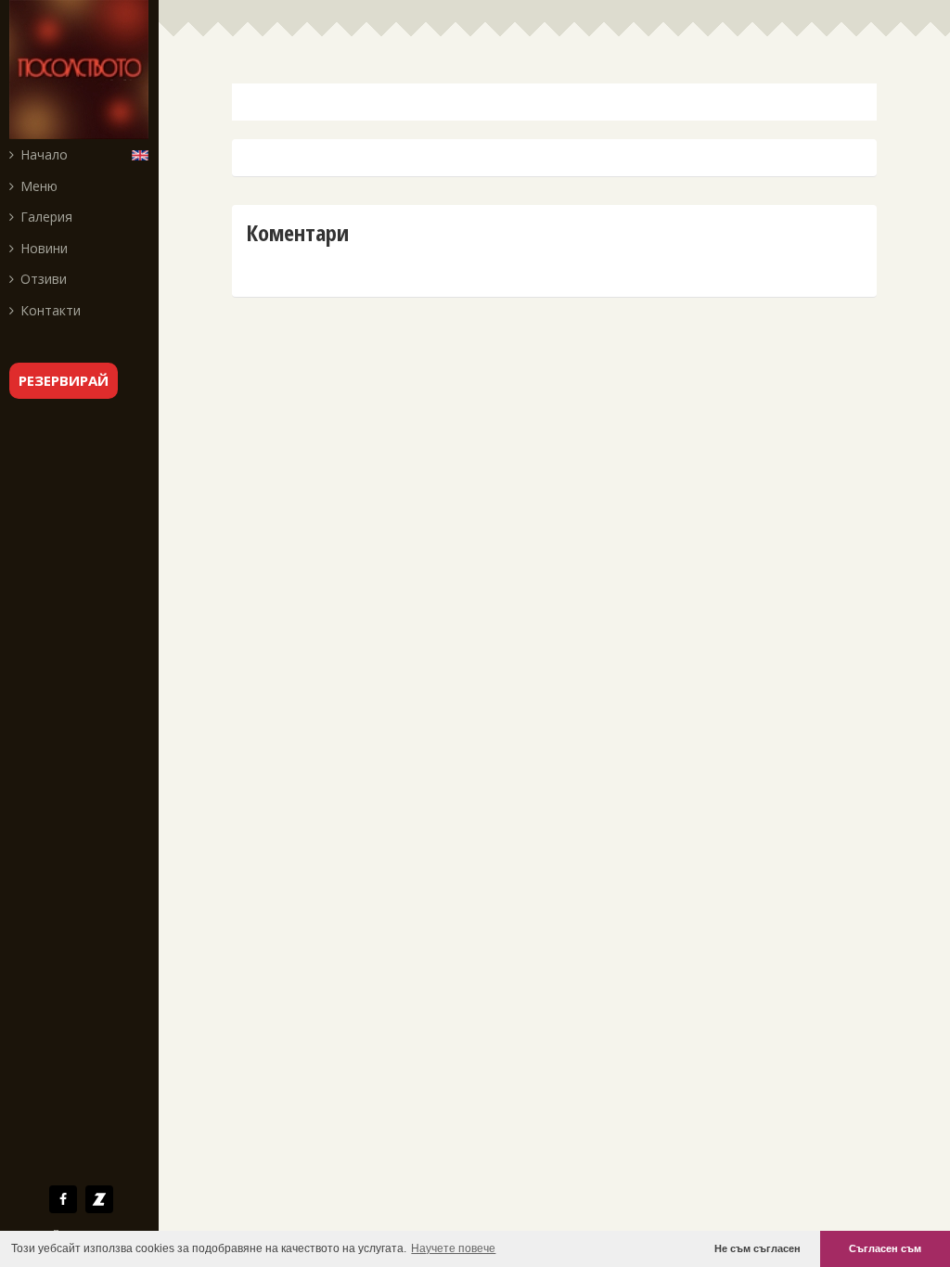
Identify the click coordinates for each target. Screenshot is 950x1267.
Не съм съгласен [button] (757, 1248)
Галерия (46, 216)
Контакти (50, 310)
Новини (44, 248)
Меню (39, 186)
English (144, 154)
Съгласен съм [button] (885, 1248)
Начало (44, 154)
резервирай (64, 380)
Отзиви (43, 279)
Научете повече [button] (453, 1248)
